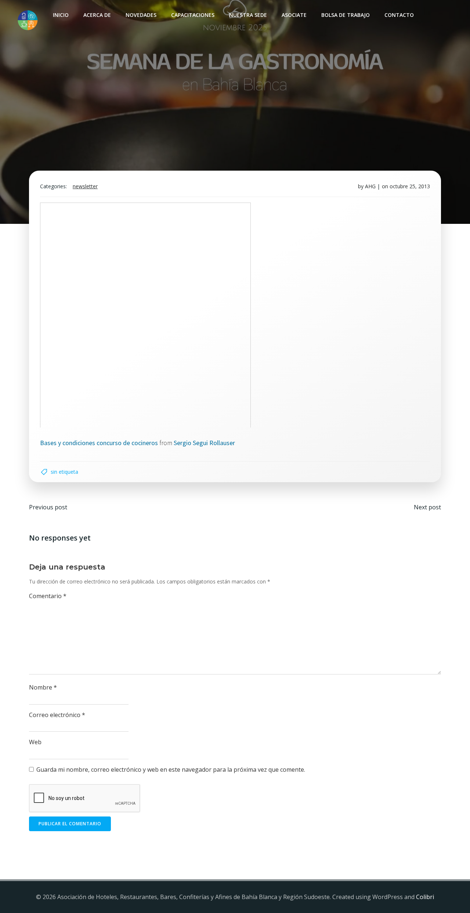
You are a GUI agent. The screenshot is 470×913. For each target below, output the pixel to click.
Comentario (47, 596)
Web (35, 742)
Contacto (399, 14)
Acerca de (97, 14)
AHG (370, 186)
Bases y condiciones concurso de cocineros (99, 443)
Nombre (43, 687)
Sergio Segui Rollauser (204, 443)
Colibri (425, 897)
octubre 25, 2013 (410, 186)
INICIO (61, 14)
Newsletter (85, 186)
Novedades (141, 14)
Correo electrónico (57, 715)
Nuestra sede (248, 14)
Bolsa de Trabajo (345, 14)
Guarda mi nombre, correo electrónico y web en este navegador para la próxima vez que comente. (170, 769)
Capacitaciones (192, 14)
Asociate (294, 14)
